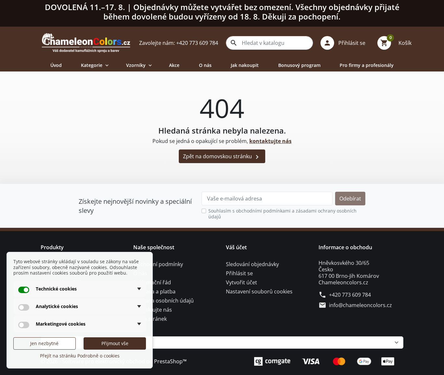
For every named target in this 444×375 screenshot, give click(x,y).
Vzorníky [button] (139, 65)
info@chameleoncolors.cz (360, 305)
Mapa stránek (150, 318)
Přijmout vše (114, 343)
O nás (205, 65)
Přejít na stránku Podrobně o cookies (80, 356)
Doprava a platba (154, 291)
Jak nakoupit (245, 65)
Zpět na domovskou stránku (222, 157)
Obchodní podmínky (158, 264)
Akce (174, 65)
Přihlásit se (239, 273)
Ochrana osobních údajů (163, 300)
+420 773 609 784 (350, 294)
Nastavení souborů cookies (259, 291)
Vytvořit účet (241, 282)
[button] (345, 43)
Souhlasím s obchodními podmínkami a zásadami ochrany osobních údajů (282, 213)
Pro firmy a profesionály (367, 65)
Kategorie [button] (95, 65)
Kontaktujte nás (152, 309)
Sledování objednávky (252, 264)
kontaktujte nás (270, 141)
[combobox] (269, 43)
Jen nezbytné (44, 343)
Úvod (56, 65)
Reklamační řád (152, 282)
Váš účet (236, 247)
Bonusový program (299, 65)
